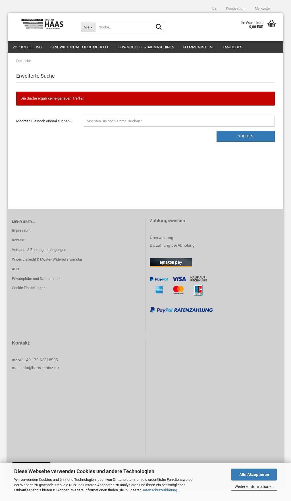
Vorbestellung (27, 47)
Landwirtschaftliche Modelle (79, 47)
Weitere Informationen (254, 486)
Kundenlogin (235, 9)
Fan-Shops (232, 47)
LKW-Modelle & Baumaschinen (146, 47)
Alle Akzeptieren (254, 474)
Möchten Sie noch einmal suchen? (43, 121)
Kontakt (18, 240)
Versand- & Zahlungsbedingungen (39, 250)
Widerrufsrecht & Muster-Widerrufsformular (47, 259)
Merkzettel (262, 9)
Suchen (245, 136)
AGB (15, 269)
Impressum (21, 230)
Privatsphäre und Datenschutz (36, 279)
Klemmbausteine (198, 47)
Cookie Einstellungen (28, 288)
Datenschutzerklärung (159, 490)
